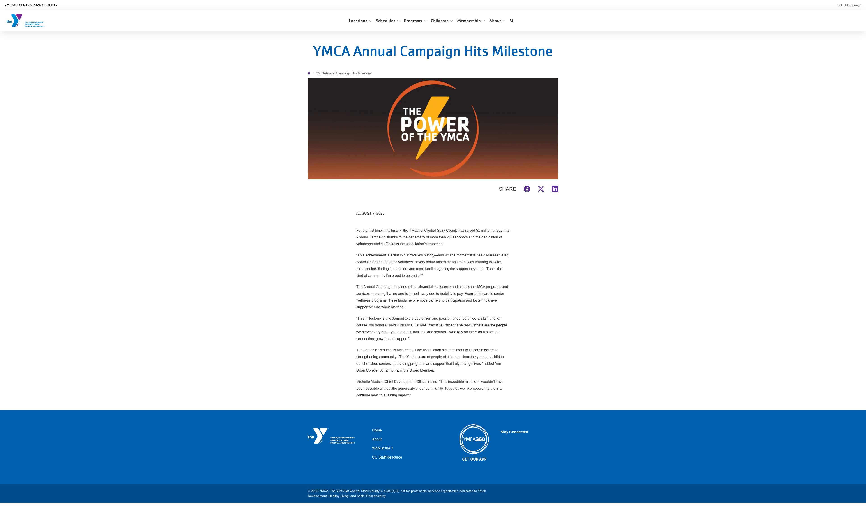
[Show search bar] (512, 21)
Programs (414, 20)
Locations (359, 20)
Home (310, 73)
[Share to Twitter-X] (541, 188)
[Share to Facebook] (527, 188)
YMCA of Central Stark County (31, 5)
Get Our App (474, 459)
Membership (470, 20)
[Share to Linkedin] (555, 188)
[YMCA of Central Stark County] (30, 20)
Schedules (386, 20)
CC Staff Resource (387, 457)
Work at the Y (383, 448)
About (496, 20)
